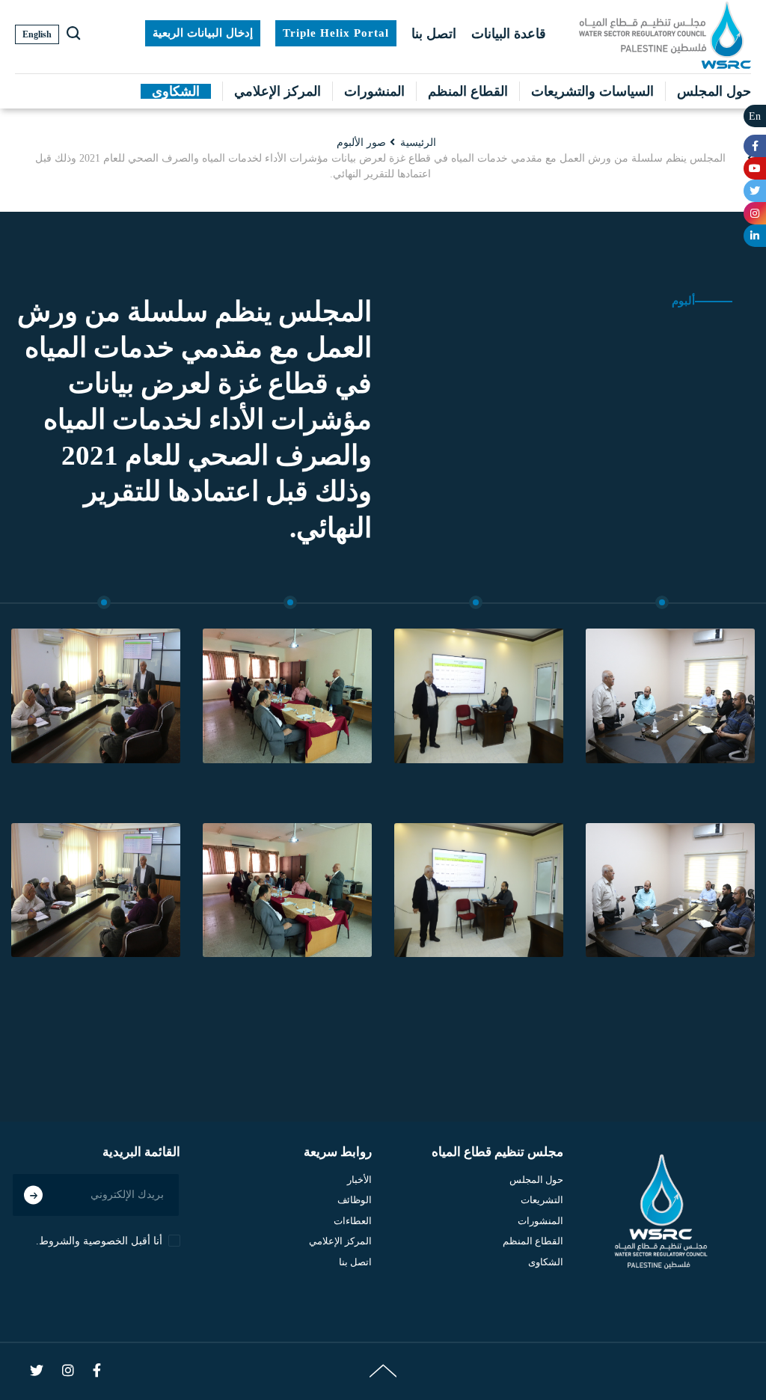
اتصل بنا (433, 33)
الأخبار (359, 1179)
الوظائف (354, 1199)
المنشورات (374, 91)
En (755, 116)
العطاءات (353, 1220)
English (37, 34)
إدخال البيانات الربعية (203, 33)
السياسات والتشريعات (592, 91)
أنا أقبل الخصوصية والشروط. (99, 1241)
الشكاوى (176, 91)
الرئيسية (418, 142)
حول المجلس (714, 91)
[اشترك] (33, 1194)
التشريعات (542, 1199)
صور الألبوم (361, 142)
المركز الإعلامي (277, 91)
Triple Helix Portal (336, 33)
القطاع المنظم (468, 91)
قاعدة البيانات (508, 33)
